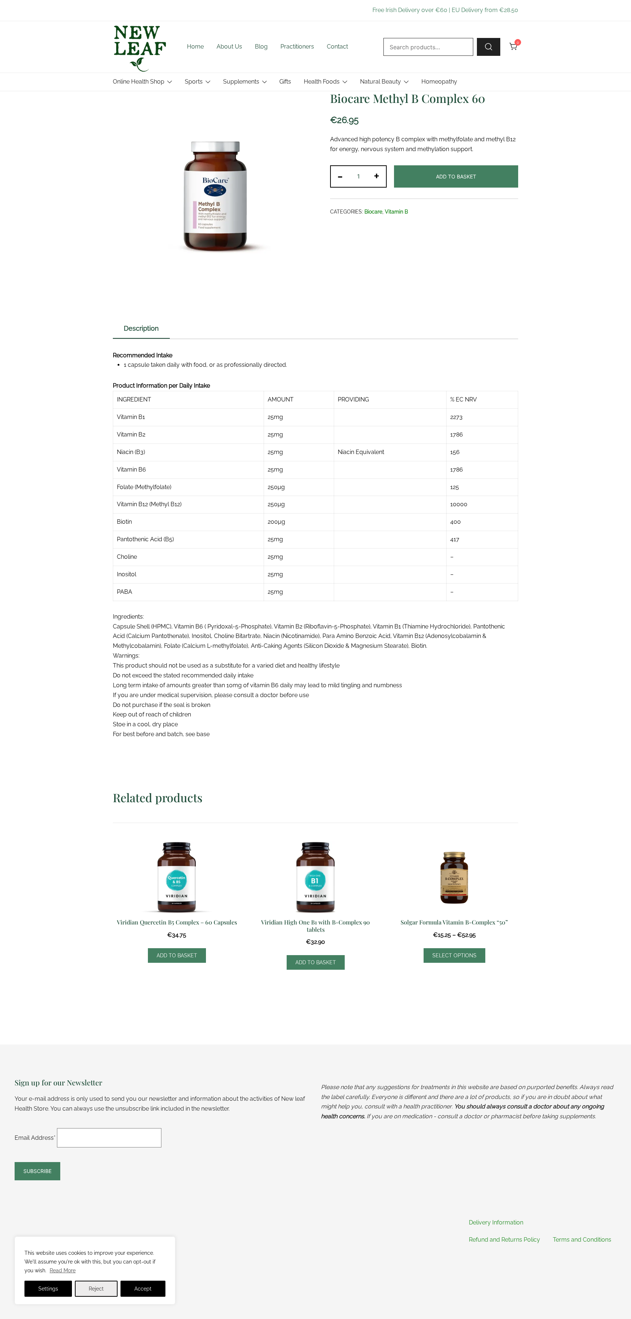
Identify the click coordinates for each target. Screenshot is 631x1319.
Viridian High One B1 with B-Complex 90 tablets (315, 925)
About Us (229, 46)
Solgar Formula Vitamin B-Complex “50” (454, 922)
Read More (63, 1270)
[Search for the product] (488, 46)
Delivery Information (496, 1222)
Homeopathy (439, 81)
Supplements (241, 81)
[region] (95, 1270)
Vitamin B (396, 212)
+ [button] (376, 175)
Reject (96, 1289)
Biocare (373, 212)
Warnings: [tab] (126, 655)
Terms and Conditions (582, 1239)
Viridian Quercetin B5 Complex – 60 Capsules (177, 922)
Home (195, 46)
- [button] (340, 175)
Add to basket (456, 176)
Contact (337, 46)
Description (141, 328)
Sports (194, 81)
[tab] (141, 328)
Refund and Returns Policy (504, 1239)
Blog (261, 46)
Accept (143, 1289)
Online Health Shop (138, 81)
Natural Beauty (380, 81)
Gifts (285, 81)
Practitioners (297, 46)
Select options (454, 955)
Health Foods (322, 81)
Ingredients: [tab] (128, 616)
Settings (48, 1289)
